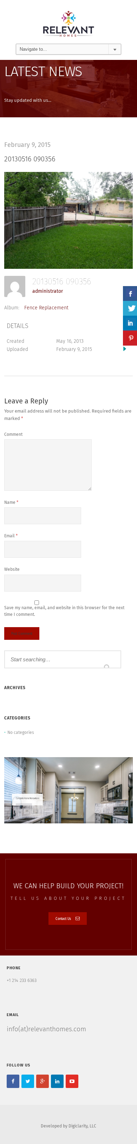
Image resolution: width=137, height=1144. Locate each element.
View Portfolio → (24, 806)
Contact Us (63, 918)
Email (11, 536)
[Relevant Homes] (68, 22)
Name (11, 503)
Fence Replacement (46, 307)
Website (12, 570)
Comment (13, 435)
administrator (47, 291)
